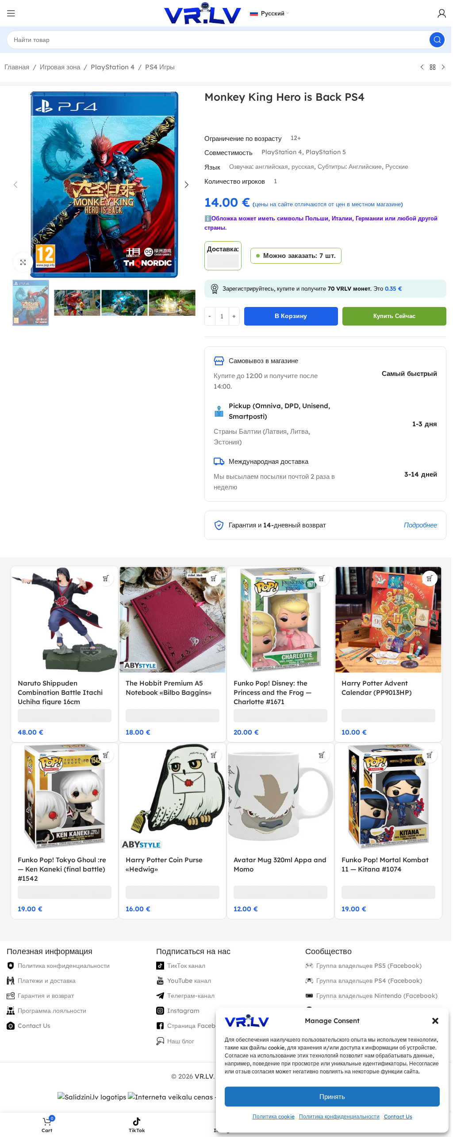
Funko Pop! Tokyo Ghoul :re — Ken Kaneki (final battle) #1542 (62, 869)
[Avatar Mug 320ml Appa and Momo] (280, 796)
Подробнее (420, 525)
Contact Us (398, 1116)
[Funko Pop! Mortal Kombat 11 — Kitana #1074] (388, 796)
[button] (435, 1020)
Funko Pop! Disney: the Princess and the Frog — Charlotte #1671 (272, 692)
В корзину (291, 316)
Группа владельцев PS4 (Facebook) (369, 981)
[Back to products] (432, 67)
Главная (16, 67)
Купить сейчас (394, 315)
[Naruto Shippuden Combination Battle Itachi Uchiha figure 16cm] (64, 619)
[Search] (437, 39)
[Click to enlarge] (23, 262)
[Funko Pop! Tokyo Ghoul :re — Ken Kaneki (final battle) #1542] (64, 796)
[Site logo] (202, 12)
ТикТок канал (186, 966)
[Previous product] (422, 67)
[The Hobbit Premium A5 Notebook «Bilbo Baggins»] (172, 619)
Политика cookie (274, 1116)
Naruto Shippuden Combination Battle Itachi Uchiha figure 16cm (60, 692)
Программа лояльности (52, 1011)
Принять (332, 1096)
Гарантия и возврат (46, 996)
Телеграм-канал (191, 996)
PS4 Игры (160, 67)
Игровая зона (60, 67)
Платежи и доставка (47, 981)
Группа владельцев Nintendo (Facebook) (377, 996)
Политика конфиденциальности (339, 1116)
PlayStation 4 (112, 67)
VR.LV (204, 1076)
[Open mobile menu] (11, 13)
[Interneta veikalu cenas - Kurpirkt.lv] (190, 1096)
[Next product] (443, 67)
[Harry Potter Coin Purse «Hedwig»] (172, 796)
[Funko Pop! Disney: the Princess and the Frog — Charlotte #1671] (280, 619)
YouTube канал (189, 981)
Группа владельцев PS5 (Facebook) (369, 966)
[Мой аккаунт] (442, 13)
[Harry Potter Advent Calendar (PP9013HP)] (388, 619)
